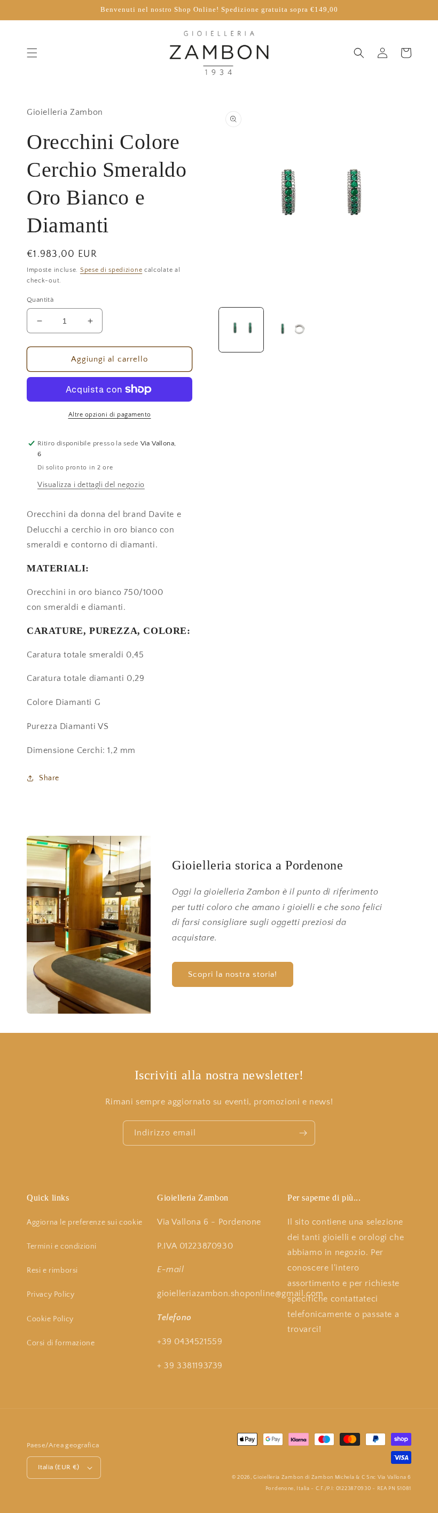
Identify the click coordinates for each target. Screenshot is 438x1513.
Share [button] (49, 778)
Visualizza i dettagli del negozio (91, 485)
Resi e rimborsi (52, 1270)
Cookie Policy (50, 1319)
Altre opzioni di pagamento (109, 414)
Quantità (40, 299)
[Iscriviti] (303, 1133)
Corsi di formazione (61, 1343)
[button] (32, 53)
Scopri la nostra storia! (232, 974)
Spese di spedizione (111, 269)
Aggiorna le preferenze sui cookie (85, 1222)
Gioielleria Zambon (278, 1477)
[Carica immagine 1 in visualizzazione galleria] (241, 330)
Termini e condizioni (62, 1246)
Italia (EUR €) (59, 1467)
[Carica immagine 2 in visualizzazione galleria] (291, 330)
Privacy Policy (50, 1294)
